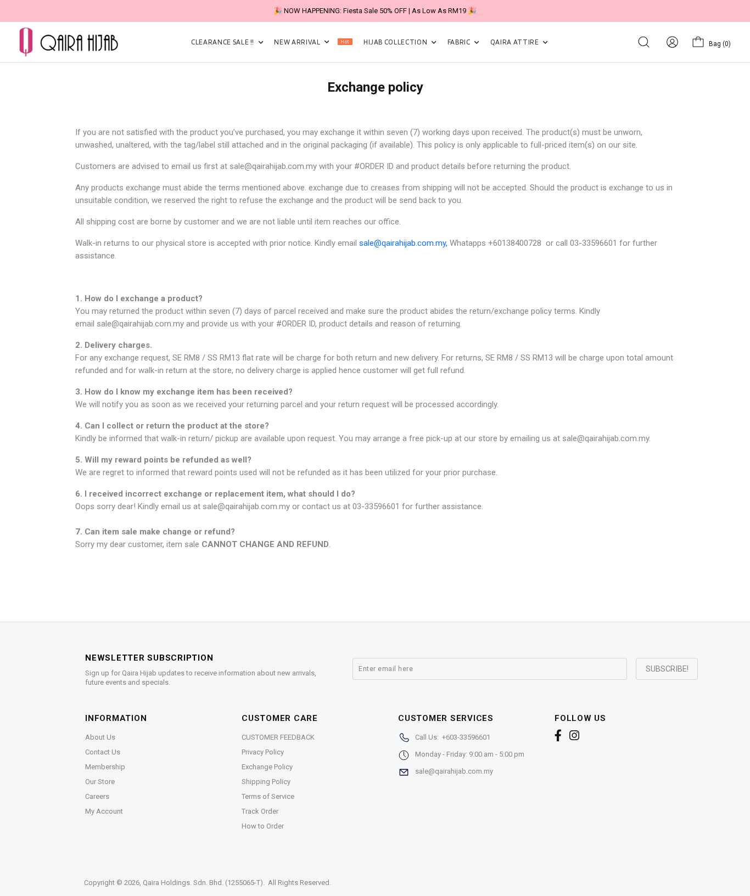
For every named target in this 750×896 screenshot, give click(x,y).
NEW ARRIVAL (311, 42)
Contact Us (102, 752)
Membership (105, 767)
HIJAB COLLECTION (396, 42)
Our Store (100, 781)
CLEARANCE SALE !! (223, 42)
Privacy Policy (263, 752)
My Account (104, 811)
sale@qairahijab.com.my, (403, 243)
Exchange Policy (267, 767)
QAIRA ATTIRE (515, 42)
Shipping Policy (266, 781)
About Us (100, 737)
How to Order (263, 826)
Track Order (260, 811)
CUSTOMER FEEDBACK (278, 737)
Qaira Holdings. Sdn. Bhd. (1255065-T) (203, 882)
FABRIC (459, 42)
